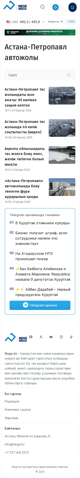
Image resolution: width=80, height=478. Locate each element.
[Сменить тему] (57, 7)
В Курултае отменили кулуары (42, 223)
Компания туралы (18, 409)
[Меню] (72, 7)
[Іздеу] (69, 75)
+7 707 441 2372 (17, 452)
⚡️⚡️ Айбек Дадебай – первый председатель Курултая (42, 292)
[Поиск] (42, 7)
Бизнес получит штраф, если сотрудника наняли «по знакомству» (41, 238)
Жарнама (11, 418)
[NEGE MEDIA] (15, 6)
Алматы (53, 21)
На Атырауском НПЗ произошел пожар (34, 256)
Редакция (12, 401)
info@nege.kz (14, 444)
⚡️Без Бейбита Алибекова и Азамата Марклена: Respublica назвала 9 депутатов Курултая (42, 274)
